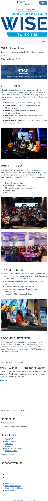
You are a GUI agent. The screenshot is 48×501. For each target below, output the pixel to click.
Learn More (4, 380)
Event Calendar (11, 441)
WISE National (10, 490)
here (2, 179)
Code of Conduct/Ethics (14, 488)
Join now (21, 376)
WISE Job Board (11, 450)
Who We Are (10, 439)
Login (3, 55)
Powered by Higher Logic (24, 500)
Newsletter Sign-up (8, 454)
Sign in (43, 2)
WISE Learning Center (13, 448)
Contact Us (9, 446)
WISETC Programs (30, 97)
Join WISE (9, 443)
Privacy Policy (10, 483)
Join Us (18, 59)
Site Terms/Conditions (13, 485)
